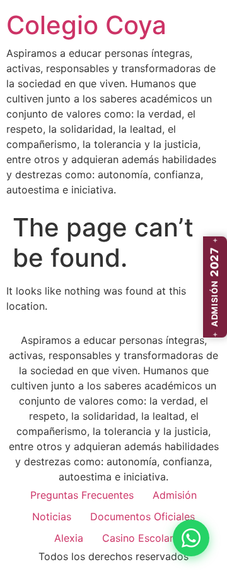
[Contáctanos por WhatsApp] (191, 538)
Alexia (68, 538)
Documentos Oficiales (142, 516)
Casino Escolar (137, 538)
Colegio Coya (86, 24)
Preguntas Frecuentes (82, 495)
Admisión (175, 495)
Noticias (51, 516)
